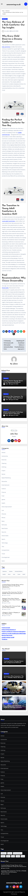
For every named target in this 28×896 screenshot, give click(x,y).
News (3, 521)
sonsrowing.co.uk (14, 5)
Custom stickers (18, 571)
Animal (3, 452)
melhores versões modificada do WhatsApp (14, 633)
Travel (3, 553)
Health (3, 503)
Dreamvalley (5, 288)
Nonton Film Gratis (7, 635)
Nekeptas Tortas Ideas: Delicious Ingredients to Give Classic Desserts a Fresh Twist (11, 600)
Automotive (5, 456)
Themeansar (14, 894)
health (4, 574)
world (24, 574)
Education (4, 481)
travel (18, 574)
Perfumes (4, 524)
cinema (10, 571)
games (3, 499)
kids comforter (6, 47)
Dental (3, 474)
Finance (4, 492)
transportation (5, 550)
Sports (3, 539)
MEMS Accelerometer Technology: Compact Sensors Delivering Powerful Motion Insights (13, 414)
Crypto (3, 470)
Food (3, 496)
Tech (14, 574)
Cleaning (4, 463)
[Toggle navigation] (2, 4)
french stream (6, 627)
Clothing (4, 467)
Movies (3, 517)
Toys (3, 546)
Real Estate (5, 528)
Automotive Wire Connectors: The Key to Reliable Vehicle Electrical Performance (13, 398)
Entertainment (5, 485)
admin (7, 31)
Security (4, 532)
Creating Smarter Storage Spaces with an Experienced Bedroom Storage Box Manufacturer (13, 382)
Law (3, 510)
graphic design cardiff (8, 637)
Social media (5, 535)
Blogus (21, 892)
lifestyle (4, 514)
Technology (5, 543)
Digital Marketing (6, 477)
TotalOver (4, 639)
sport (9, 574)
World (3, 561)
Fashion (4, 488)
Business (5, 19)
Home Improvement (7, 506)
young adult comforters (8, 221)
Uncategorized (6, 557)
